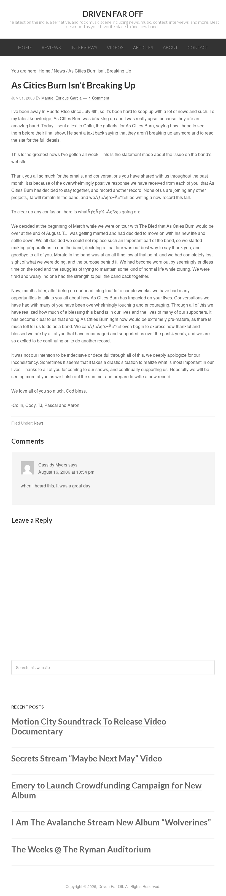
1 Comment (99, 98)
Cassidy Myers (52, 465)
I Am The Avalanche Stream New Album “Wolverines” (111, 822)
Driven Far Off (113, 13)
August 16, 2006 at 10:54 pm (66, 472)
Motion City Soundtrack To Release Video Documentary (88, 726)
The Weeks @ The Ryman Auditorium (81, 849)
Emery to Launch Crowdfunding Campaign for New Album (106, 790)
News (39, 423)
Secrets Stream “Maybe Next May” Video (86, 758)
